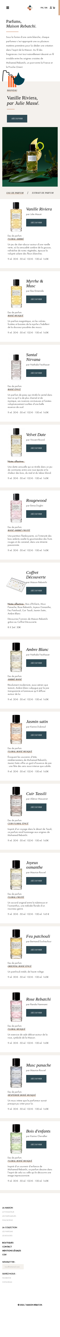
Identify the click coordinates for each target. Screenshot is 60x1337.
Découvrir (17, 118)
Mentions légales (11, 1250)
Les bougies (7, 1236)
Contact (7, 1246)
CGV (4, 1254)
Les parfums (7, 1231)
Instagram (7, 1282)
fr (42, 7)
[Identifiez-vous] (50, 7)
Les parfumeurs (9, 1216)
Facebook (6, 1278)
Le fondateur (8, 1212)
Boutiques (7, 1242)
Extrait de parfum (43, 193)
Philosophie (7, 1220)
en (46, 7)
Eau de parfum (15, 193)
